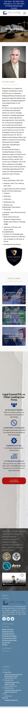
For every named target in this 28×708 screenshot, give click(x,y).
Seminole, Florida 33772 (11, 692)
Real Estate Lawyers (8, 631)
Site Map (4, 644)
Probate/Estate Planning (9, 636)
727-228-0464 (18, 4)
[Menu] (24, 13)
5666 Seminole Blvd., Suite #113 (13, 690)
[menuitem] (24, 13)
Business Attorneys (8, 629)
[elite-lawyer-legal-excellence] (14, 256)
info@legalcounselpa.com (11, 700)
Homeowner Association (9, 638)
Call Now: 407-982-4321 (14, 1)
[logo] (11, 13)
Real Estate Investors (8, 634)
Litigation (7, 193)
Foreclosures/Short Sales (9, 640)
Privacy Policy (6, 642)
